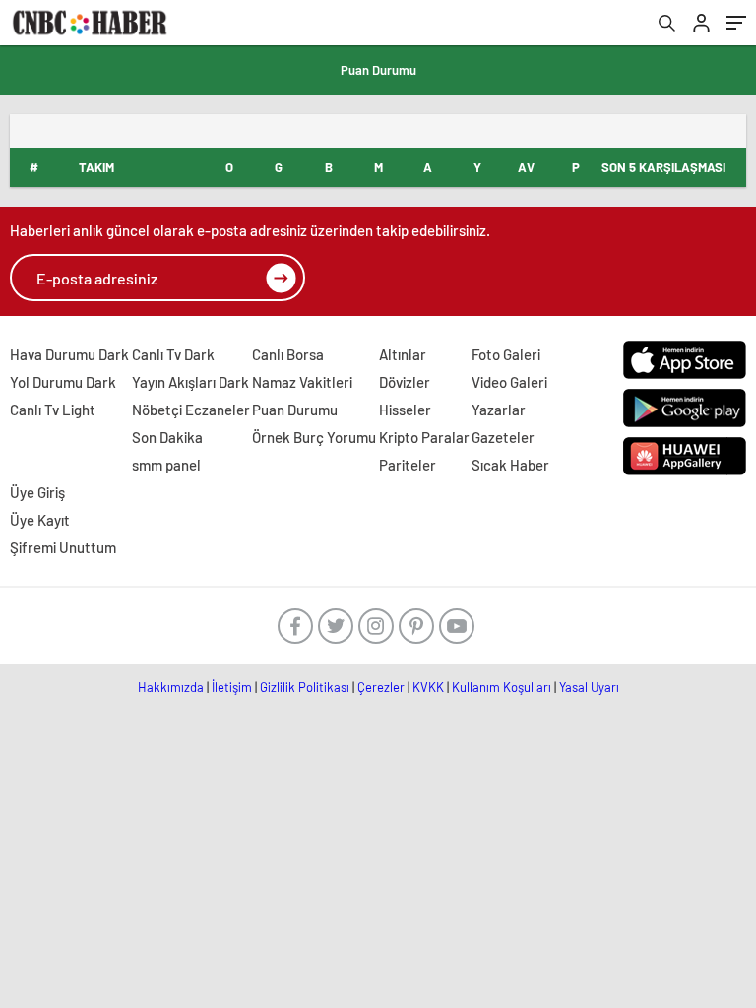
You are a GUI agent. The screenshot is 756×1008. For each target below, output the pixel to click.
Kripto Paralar (424, 437)
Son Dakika (167, 437)
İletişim (232, 687)
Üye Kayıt (40, 520)
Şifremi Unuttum (63, 547)
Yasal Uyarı (589, 687)
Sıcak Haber (510, 464)
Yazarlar (499, 409)
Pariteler (407, 464)
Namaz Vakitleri (302, 382)
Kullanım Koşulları (501, 687)
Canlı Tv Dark (173, 354)
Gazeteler (503, 437)
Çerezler (381, 687)
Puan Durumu (378, 70)
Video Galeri (509, 382)
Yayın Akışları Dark (190, 382)
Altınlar (402, 354)
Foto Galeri (506, 354)
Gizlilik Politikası (304, 687)
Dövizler (404, 382)
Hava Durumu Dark (69, 354)
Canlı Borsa (288, 354)
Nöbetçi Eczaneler (191, 409)
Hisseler (405, 409)
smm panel (166, 464)
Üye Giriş (37, 492)
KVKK (428, 687)
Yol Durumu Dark (63, 382)
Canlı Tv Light (52, 409)
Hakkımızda (171, 687)
